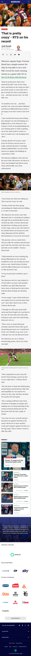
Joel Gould (6, 46)
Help (10, 646)
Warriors (4, 29)
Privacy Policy (19, 643)
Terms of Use (12, 643)
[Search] (29, 2)
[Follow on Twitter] (25, 625)
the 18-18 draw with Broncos (13, 77)
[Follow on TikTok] (19, 625)
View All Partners (15, 618)
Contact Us (14, 646)
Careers (6, 646)
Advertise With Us (23, 646)
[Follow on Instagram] (28, 625)
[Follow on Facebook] (22, 625)
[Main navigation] (2, 2)
